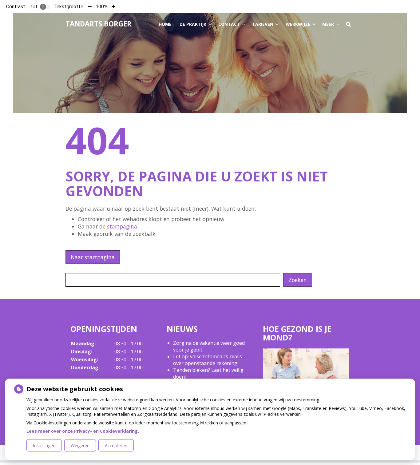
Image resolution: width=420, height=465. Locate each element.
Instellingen (44, 445)
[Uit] (45, 7)
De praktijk (193, 24)
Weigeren (80, 445)
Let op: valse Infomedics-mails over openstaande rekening (207, 360)
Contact (229, 24)
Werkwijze (298, 24)
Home (165, 24)
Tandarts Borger (98, 24)
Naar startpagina (93, 257)
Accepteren (116, 445)
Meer (328, 24)
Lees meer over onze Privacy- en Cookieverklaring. (82, 431)
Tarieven (262, 24)
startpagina (122, 226)
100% (102, 7)
